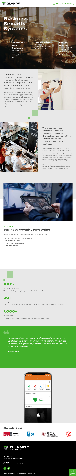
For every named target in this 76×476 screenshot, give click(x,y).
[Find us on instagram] (4, 468)
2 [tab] (5, 362)
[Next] (68, 350)
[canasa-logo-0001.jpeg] (49, 434)
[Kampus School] (11, 3)
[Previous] (7, 350)
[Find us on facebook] (8, 468)
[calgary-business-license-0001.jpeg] (11, 434)
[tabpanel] (38, 216)
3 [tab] (7, 362)
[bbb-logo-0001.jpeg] (30, 434)
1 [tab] (3, 362)
